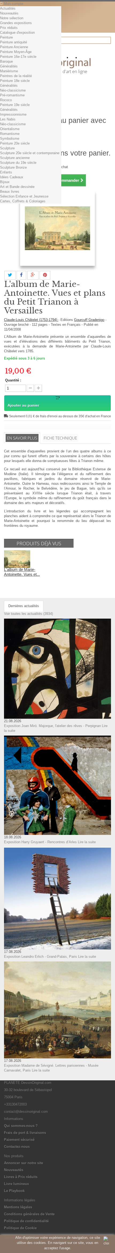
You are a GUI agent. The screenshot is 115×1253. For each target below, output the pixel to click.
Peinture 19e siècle (15, 105)
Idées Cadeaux (11, 177)
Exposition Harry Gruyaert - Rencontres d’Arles (40, 842)
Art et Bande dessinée (17, 187)
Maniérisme (9, 71)
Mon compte (13, 4)
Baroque (6, 61)
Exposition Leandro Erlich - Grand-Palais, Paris (40, 957)
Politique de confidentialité (26, 1221)
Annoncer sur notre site (23, 1163)
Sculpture (7, 148)
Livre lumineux (16, 1184)
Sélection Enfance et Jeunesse (24, 196)
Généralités (9, 66)
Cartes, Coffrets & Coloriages (22, 201)
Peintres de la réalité (16, 76)
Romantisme (10, 134)
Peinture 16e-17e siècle (18, 57)
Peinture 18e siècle (15, 81)
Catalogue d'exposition (17, 33)
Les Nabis (8, 119)
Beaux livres (9, 192)
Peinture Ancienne (14, 47)
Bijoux (5, 182)
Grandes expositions (16, 23)
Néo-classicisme (13, 90)
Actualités (8, 8)
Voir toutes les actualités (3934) (28, 614)
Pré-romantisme (12, 95)
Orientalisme (10, 129)
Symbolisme (9, 139)
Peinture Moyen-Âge (16, 52)
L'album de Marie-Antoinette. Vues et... (22, 572)
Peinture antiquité (13, 42)
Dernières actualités (23, 606)
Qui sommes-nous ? (21, 1126)
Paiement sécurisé (19, 1140)
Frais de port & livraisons (25, 1133)
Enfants (6, 172)
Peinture (6, 37)
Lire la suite (87, 842)
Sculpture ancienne (15, 158)
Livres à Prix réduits (20, 1177)
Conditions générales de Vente (29, 1214)
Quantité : (13, 380)
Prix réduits (9, 28)
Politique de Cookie (20, 1228)
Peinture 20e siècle (15, 143)
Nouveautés (9, 13)
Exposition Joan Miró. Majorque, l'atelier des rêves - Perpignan (52, 726)
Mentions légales (18, 1207)
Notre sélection (11, 18)
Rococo (6, 100)
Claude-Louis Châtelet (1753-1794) (31, 320)
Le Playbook (14, 1191)
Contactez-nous (17, 1147)
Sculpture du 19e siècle (18, 163)
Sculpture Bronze (13, 167)
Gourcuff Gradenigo (89, 320)
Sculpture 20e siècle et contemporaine (29, 153)
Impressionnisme (13, 114)
